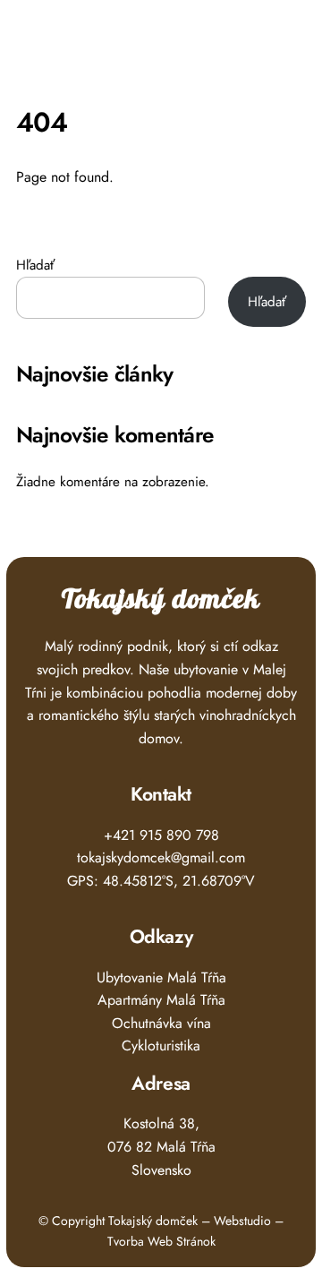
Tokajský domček (161, 599)
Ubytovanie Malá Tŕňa (161, 977)
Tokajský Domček (113, 39)
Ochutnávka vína (161, 1023)
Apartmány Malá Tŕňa (161, 1000)
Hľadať (35, 265)
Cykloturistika (161, 1045)
